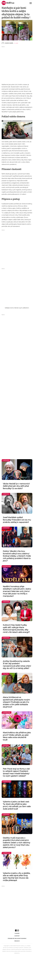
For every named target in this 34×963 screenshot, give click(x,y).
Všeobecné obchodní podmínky (17, 938)
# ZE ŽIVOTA (6, 460)
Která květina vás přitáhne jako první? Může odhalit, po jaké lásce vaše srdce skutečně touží (17, 736)
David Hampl (9, 43)
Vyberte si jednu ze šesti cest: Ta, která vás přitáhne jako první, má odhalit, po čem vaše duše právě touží (17, 805)
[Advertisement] (17, 64)
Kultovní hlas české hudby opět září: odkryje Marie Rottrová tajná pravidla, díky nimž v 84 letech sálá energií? (16, 628)
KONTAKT (17, 935)
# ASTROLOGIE (6, 566)
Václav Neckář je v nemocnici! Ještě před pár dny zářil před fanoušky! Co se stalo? (16, 486)
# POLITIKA (5, 674)
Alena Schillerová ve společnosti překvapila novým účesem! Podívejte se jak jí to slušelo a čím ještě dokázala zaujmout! (16, 702)
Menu (31, 3)
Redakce (17, 941)
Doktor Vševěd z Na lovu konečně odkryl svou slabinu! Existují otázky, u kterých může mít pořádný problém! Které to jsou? (17, 556)
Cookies (17, 933)
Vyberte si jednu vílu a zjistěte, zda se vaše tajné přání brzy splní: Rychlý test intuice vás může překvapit (16, 876)
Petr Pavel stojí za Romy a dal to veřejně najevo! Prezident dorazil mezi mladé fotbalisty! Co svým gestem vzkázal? (16, 772)
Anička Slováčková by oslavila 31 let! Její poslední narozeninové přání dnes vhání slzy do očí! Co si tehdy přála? (17, 664)
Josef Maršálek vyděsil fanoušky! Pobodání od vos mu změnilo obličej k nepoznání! (17, 519)
